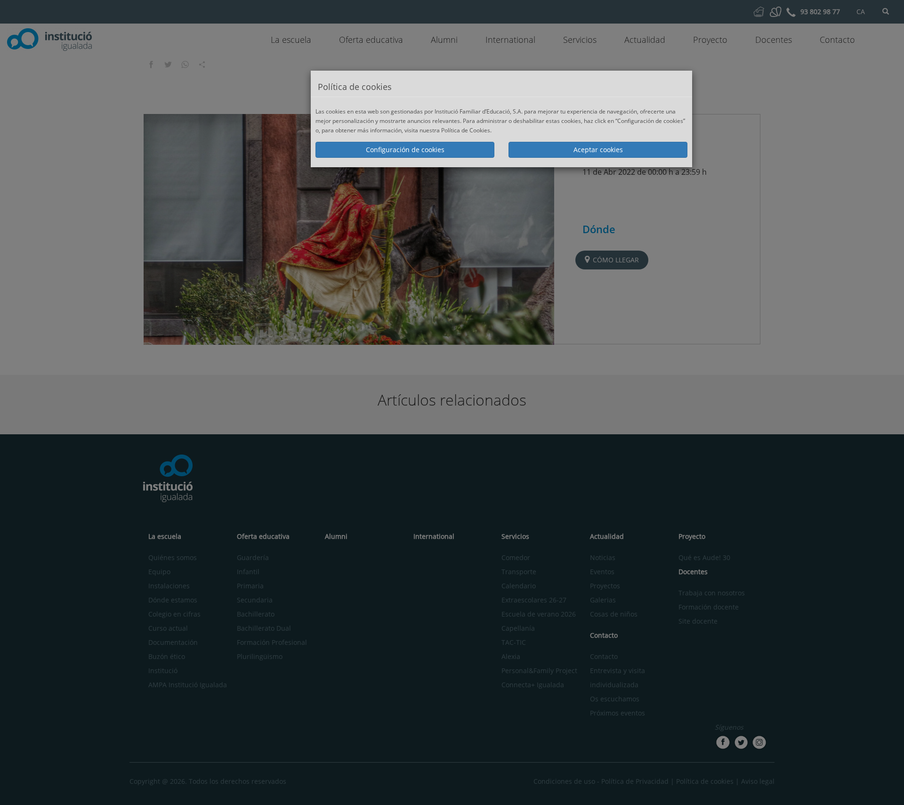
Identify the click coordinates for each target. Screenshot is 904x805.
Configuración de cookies (405, 149)
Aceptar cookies (598, 149)
